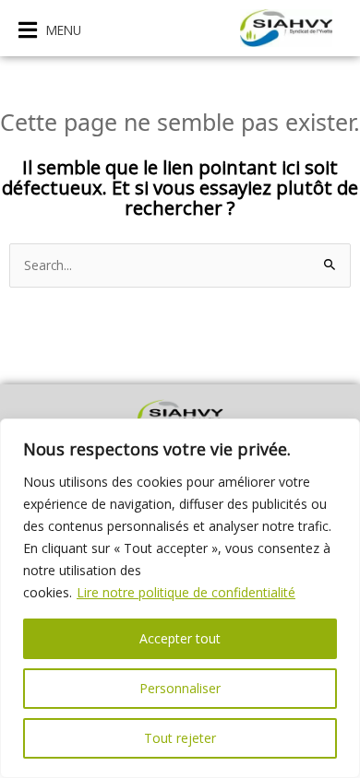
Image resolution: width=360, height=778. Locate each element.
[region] (180, 598)
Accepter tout (180, 638)
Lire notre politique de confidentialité (186, 592)
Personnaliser (180, 688)
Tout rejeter (180, 738)
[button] (49, 30)
